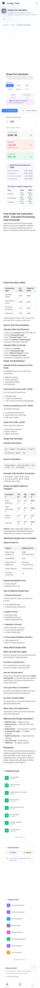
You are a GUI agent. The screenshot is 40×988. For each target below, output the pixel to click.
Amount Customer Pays (13, 117)
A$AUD (18, 89)
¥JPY (27, 89)
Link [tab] (27, 97)
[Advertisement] (20, 48)
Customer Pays (11, 110)
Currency (9, 82)
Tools (12, 25)
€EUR (18, 85)
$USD (10, 85)
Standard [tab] (13, 95)
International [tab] (26, 95)
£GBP (27, 85)
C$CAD (10, 89)
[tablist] (20, 95)
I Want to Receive (31, 110)
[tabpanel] (20, 102)
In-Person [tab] (13, 97)
